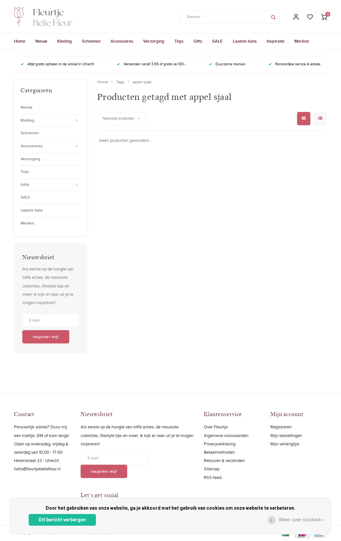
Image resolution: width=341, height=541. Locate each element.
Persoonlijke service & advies (297, 64)
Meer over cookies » (301, 519)
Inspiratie (275, 41)
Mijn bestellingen (286, 435)
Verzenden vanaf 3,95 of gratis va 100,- (155, 64)
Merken (301, 41)
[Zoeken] (273, 16)
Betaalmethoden (219, 452)
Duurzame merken (230, 64)
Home (19, 41)
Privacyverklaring (219, 444)
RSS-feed (212, 477)
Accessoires (122, 41)
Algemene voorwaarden (226, 435)
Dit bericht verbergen (62, 519)
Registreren (281, 427)
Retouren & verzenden (224, 460)
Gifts (197, 41)
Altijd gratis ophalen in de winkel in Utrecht (60, 64)
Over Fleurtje (216, 427)
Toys (178, 41)
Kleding (64, 41)
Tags (120, 82)
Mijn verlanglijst (284, 444)
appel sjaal (142, 82)
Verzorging (154, 41)
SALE (217, 41)
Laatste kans (245, 41)
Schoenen (91, 41)
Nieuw (41, 41)
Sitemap (211, 469)
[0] (324, 16)
